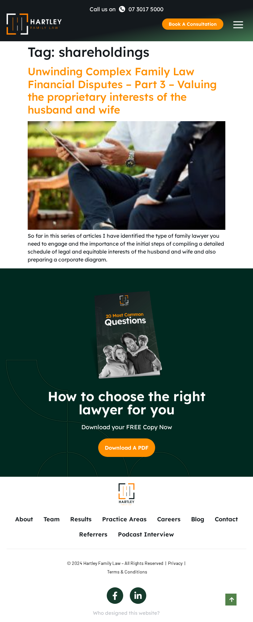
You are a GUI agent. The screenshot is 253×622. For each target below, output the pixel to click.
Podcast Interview (146, 534)
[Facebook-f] (115, 595)
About (24, 519)
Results (81, 519)
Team (51, 519)
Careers (169, 519)
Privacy (175, 563)
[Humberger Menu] (238, 25)
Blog (197, 519)
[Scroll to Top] (231, 599)
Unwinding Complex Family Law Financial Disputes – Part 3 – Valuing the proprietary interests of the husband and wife (122, 90)
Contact (226, 519)
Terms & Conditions (127, 571)
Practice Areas (124, 519)
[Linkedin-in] (138, 595)
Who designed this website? (126, 613)
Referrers (93, 534)
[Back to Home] (34, 24)
